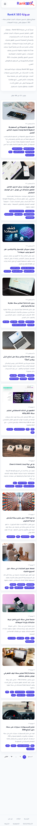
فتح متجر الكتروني (18, 151)
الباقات (18, 819)
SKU (18, 536)
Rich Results (30, 695)
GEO (32, 429)
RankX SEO (7, 271)
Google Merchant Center (16, 211)
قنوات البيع (20, 638)
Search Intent (22, 483)
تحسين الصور (19, 587)
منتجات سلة (12, 638)
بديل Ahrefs (30, 375)
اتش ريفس (22, 375)
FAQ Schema (30, 692)
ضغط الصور (30, 584)
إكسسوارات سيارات (23, 745)
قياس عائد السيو (29, 271)
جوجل (13, 695)
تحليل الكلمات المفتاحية (19, 325)
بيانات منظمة (21, 695)
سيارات (13, 745)
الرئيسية (26, 819)
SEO (32, 432)
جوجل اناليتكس (15, 268)
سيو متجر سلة (9, 486)
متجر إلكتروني (11, 536)
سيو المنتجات (30, 217)
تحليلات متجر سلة (17, 271)
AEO (28, 429)
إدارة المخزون (25, 536)
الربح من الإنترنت (17, 148)
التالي (6, 757)
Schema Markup (20, 692)
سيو (15, 483)
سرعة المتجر (21, 584)
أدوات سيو (13, 321)
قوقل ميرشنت (30, 211)
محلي (27, 638)
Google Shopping (29, 214)
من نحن (10, 819)
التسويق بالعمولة (29, 148)
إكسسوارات (30, 748)
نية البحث (31, 483)
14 (11, 757)
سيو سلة (6, 321)
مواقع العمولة (30, 151)
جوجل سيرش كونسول (28, 268)
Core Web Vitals (29, 587)
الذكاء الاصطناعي (19, 429)
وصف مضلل (18, 214)
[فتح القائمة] (5, 4)
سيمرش (21, 321)
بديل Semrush (30, 321)
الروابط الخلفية (14, 378)
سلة (10, 151)
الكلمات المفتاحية (29, 486)
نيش (7, 745)
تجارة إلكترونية (30, 155)
